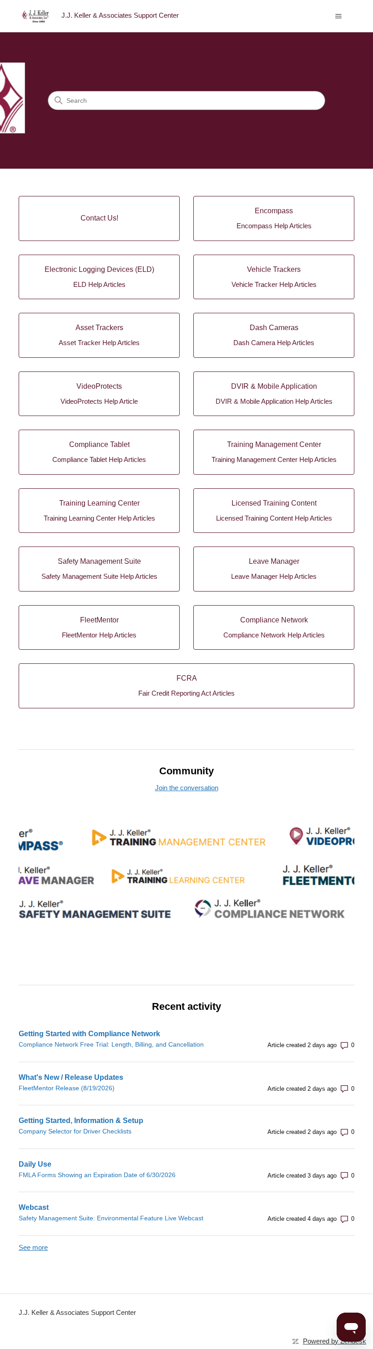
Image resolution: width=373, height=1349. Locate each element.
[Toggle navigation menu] (338, 16)
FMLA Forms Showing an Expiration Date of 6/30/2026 (97, 1174)
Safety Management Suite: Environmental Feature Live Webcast (111, 1218)
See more (33, 1247)
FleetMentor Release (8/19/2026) (67, 1088)
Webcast (34, 1207)
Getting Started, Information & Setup (81, 1120)
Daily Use (35, 1164)
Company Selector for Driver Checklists (75, 1131)
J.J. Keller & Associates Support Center (77, 1312)
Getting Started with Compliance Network (89, 1034)
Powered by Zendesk (334, 1341)
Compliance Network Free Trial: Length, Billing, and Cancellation (111, 1044)
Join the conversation (186, 788)
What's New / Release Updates (71, 1077)
